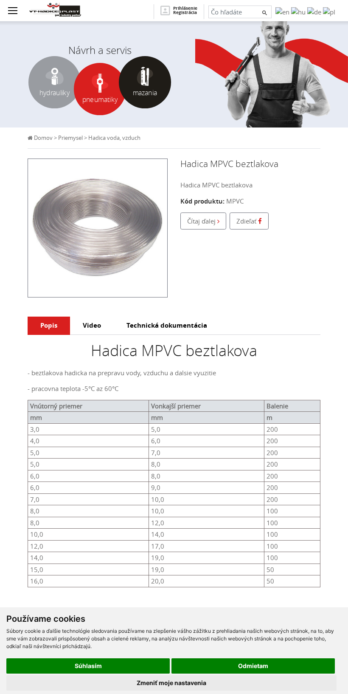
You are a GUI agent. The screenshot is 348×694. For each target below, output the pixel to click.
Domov (43, 138)
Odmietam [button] (253, 665)
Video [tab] (92, 325)
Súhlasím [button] (88, 665)
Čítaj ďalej (202, 221)
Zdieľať (247, 221)
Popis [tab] (48, 325)
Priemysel (70, 138)
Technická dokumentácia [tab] (166, 325)
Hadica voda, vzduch (114, 138)
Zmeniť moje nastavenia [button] (171, 682)
